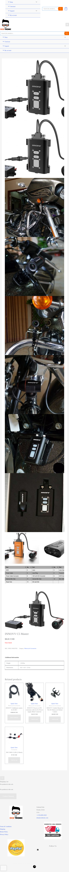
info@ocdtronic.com (42, 818)
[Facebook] (38, 850)
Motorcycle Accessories (30, 648)
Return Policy (4, 832)
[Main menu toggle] (67, 24)
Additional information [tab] (12, 657)
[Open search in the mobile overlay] (52, 9)
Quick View (14, 703)
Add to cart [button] (34, 719)
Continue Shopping (8, 796)
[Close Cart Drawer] (2, 778)
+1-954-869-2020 (41, 815)
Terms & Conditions (6, 826)
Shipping (2, 829)
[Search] (67, 33)
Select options (14, 717)
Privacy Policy (4, 834)
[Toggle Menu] (36, 11)
